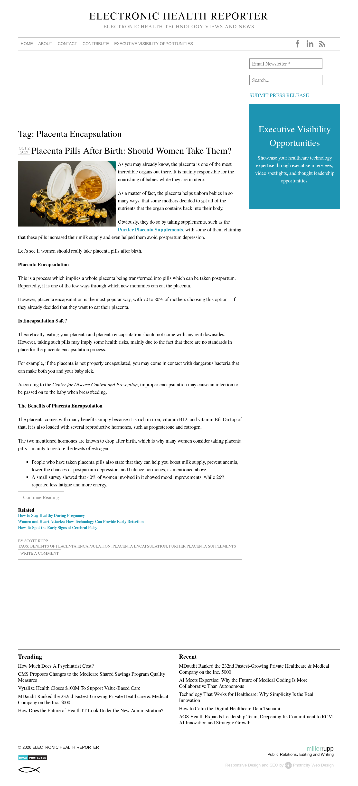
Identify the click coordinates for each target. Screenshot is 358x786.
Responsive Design (243, 765)
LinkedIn (309, 43)
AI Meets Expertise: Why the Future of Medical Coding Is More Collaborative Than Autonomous (243, 682)
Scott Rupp (36, 540)
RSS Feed (322, 43)
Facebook (297, 43)
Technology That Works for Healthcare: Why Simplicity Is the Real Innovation (246, 697)
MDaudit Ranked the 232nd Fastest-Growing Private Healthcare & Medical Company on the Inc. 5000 (93, 699)
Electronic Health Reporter (179, 15)
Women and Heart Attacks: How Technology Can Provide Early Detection (81, 521)
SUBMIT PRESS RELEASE (279, 95)
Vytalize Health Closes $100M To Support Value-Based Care (79, 687)
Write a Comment (39, 553)
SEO (274, 765)
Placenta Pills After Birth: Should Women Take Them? (131, 150)
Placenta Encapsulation (140, 546)
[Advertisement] (130, 92)
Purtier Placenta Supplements (202, 546)
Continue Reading (41, 497)
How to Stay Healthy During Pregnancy (51, 515)
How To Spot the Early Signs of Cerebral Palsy (57, 527)
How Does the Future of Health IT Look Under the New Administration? (90, 710)
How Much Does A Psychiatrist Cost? (56, 665)
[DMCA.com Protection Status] (32, 759)
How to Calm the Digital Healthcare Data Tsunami (229, 708)
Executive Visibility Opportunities (153, 43)
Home (27, 43)
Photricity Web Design (313, 765)
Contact (67, 43)
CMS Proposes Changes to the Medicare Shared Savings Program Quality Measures (91, 676)
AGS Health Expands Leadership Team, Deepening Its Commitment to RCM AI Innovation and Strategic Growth (256, 719)
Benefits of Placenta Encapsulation (70, 546)
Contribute (96, 43)
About (45, 43)
